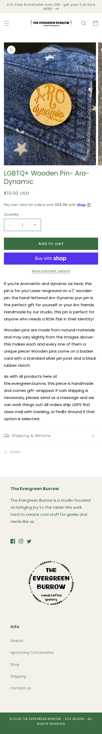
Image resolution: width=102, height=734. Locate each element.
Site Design (74, 719)
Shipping (18, 676)
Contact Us (20, 688)
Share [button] (15, 451)
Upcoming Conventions (32, 652)
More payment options (51, 271)
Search (16, 640)
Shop (15, 664)
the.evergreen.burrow (41, 719)
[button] (6, 23)
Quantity (11, 214)
